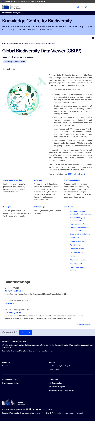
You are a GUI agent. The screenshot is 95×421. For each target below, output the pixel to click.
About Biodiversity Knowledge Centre (61, 366)
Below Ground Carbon (78, 264)
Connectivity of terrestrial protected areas (79, 229)
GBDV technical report (76, 174)
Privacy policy (57, 413)
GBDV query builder (12, 313)
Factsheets (9, 303)
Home (4, 43)
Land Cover (74, 238)
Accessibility (80, 413)
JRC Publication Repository (58, 387)
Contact (5, 366)
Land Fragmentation (77, 252)
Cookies (46, 413)
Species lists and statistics (80, 234)
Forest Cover (75, 245)
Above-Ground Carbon (78, 260)
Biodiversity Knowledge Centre (18, 43)
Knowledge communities (10, 383)
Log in (78, 7)
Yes (22, 332)
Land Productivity (77, 249)
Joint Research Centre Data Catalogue (61, 390)
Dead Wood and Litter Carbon (78, 268)
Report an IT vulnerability (10, 413)
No (29, 332)
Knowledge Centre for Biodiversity (14, 341)
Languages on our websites (31, 413)
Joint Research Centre (56, 383)
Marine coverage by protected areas (77, 219)
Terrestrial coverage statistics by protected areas (81, 212)
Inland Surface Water (78, 241)
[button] (82, 7)
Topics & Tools (54, 369)
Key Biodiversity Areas (78, 224)
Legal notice (69, 413)
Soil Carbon (74, 256)
